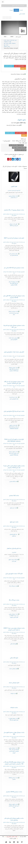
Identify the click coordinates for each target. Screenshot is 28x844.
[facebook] (4, 17)
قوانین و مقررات (13, 838)
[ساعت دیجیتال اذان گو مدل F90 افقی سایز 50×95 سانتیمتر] (14, 283)
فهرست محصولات (7, 42)
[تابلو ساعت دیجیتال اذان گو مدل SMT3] (14, 225)
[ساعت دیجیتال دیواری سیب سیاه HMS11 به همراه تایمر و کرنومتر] (14, 616)
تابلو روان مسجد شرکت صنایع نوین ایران (14, 352)
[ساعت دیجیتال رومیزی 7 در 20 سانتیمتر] (14, 197)
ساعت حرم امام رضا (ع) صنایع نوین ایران (14, 411)
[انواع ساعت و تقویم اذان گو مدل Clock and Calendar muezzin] (14, 427)
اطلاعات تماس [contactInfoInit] (22, 14)
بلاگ (3, 836)
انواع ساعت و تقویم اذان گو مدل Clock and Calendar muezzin (14, 440)
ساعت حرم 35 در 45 (14, 600)
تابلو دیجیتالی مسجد (14, 683)
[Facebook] (22, 842)
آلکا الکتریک (14, 552)
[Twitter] (6, 842)
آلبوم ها (11, 10)
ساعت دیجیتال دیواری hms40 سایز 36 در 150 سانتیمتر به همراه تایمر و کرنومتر (14, 763)
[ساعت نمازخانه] (14, 694)
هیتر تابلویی (14, 186)
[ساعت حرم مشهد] (14, 508)
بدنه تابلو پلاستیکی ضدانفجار (14, 548)
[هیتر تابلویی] (14, 177)
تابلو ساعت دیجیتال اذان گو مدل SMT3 (14, 238)
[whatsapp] (10, 17)
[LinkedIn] (10, 842)
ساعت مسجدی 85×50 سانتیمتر (14, 792)
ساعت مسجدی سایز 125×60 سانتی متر (14, 268)
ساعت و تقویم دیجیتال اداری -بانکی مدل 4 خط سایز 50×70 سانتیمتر (14, 467)
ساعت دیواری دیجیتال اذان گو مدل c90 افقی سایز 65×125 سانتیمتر (14, 383)
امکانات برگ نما (23, 836)
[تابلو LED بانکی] (14, 644)
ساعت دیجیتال (7, 46)
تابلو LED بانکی (14, 658)
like (2, 37)
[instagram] (7, 17)
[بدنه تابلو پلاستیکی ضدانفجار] (14, 535)
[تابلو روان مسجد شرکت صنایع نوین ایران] (14, 339)
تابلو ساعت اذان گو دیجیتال (20, 150)
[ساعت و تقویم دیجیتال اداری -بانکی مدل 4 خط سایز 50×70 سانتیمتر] (14, 453)
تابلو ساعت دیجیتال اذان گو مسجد (16, 145)
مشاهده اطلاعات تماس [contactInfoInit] (19, 66)
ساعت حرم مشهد (14, 522)
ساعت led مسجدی (14, 496)
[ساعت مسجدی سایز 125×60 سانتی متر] (14, 255)
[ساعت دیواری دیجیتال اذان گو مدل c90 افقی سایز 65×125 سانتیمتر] (14, 369)
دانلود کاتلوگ (22, 120)
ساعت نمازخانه (14, 708)
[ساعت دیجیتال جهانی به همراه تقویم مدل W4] (14, 719)
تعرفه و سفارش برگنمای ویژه (11, 836)
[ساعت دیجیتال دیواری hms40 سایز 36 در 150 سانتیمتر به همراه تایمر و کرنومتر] (14, 750)
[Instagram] (14, 842)
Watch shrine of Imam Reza (19, 147)
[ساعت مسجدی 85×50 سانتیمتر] (14, 779)
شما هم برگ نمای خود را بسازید (18, 5)
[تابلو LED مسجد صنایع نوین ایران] (14, 560)
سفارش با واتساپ (8, 66)
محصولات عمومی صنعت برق (10, 43)
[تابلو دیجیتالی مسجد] (14, 669)
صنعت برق (6, 45)
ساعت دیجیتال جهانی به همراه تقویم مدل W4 (14, 733)
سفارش (22, 68)
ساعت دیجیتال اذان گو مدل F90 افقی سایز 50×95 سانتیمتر (14, 297)
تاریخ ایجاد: (23, 141)
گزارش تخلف (18, 37)
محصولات (16, 10)
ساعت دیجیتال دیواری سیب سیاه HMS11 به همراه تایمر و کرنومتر (14, 629)
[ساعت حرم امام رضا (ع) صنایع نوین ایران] (14, 398)
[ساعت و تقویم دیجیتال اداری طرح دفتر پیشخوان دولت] (14, 806)
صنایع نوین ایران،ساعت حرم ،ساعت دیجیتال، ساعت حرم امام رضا (14, 272)
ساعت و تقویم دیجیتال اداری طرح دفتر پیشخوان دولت (14, 819)
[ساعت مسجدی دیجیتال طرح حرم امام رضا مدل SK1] (14, 313)
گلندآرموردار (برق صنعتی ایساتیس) (14, 190)
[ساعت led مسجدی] (14, 481)
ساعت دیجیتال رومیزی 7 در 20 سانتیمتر (14, 210)
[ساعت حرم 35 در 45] (14, 586)
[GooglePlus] (18, 842)
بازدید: (24, 139)
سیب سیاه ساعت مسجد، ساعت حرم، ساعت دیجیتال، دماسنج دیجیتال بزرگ (9, 40)
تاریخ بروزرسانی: (8, 141)
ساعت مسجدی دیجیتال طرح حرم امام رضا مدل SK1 (14, 326)
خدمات (21, 10)
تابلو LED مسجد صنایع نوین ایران (14, 574)
